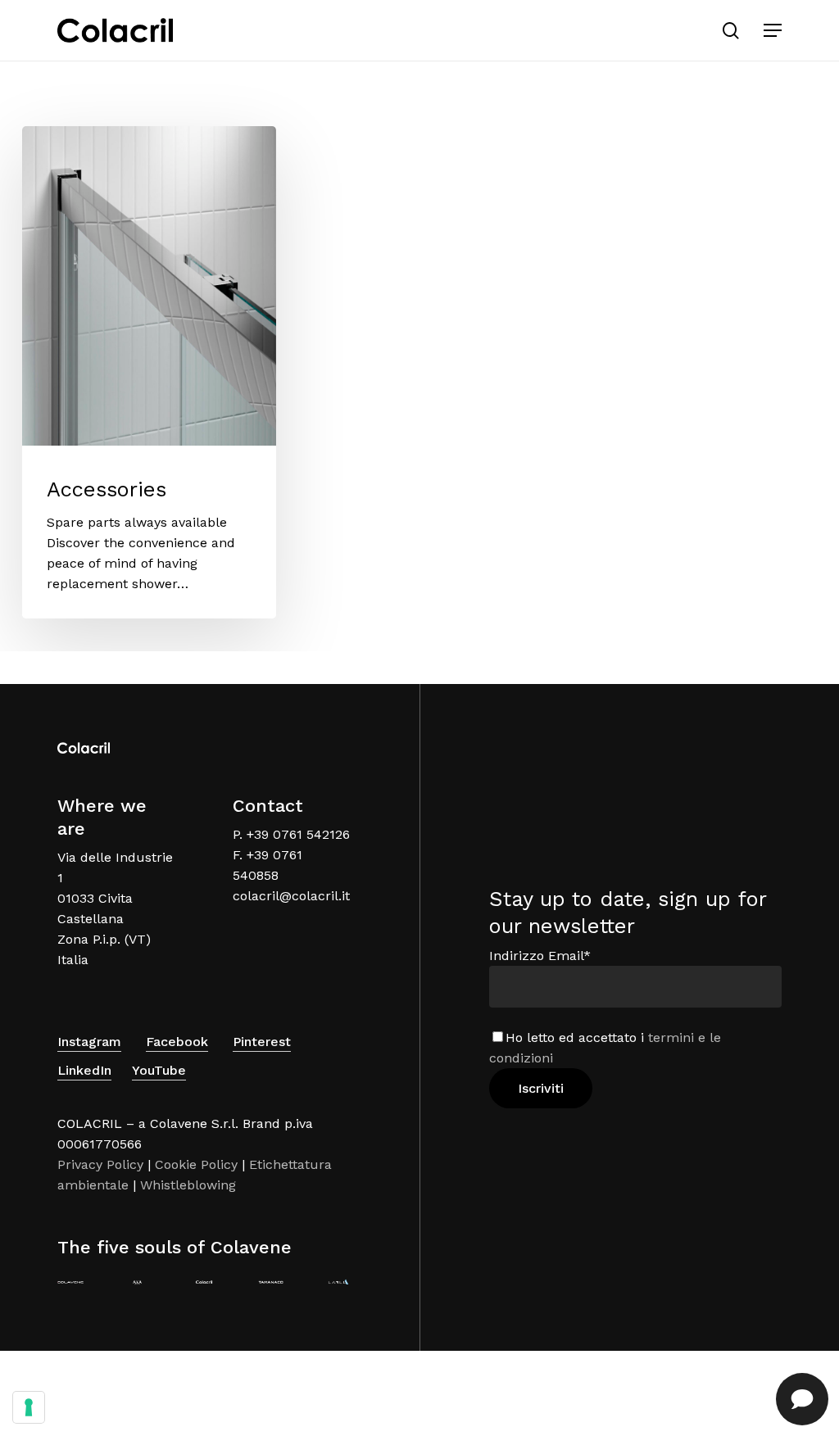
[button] (773, 30)
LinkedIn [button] (84, 1070)
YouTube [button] (159, 1070)
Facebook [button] (177, 1041)
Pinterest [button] (262, 1041)
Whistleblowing (188, 1185)
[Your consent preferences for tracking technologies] (28, 1407)
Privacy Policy (100, 1164)
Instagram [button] (89, 1041)
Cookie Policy (196, 1164)
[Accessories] (149, 372)
